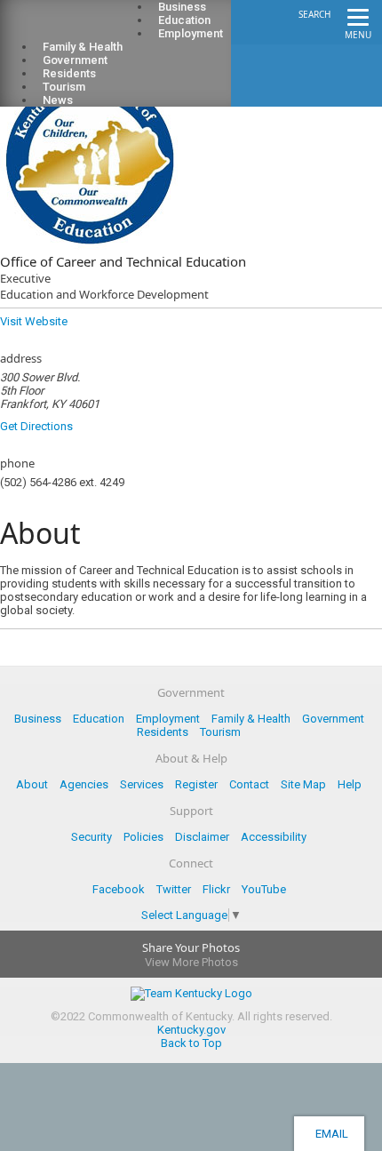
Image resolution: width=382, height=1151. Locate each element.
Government (333, 718)
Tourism (220, 732)
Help (350, 784)
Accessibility (273, 836)
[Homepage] (84, 27)
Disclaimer (202, 836)
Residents (162, 732)
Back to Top (191, 1043)
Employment (190, 33)
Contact (249, 784)
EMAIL (329, 1133)
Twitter (173, 889)
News (58, 100)
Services (141, 784)
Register (196, 784)
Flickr (216, 889)
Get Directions (36, 426)
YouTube (264, 889)
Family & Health (250, 718)
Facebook (118, 889)
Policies (143, 836)
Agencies (84, 784)
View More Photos (191, 962)
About (32, 784)
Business (37, 718)
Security (91, 836)
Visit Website (34, 321)
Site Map (303, 784)
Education (98, 718)
